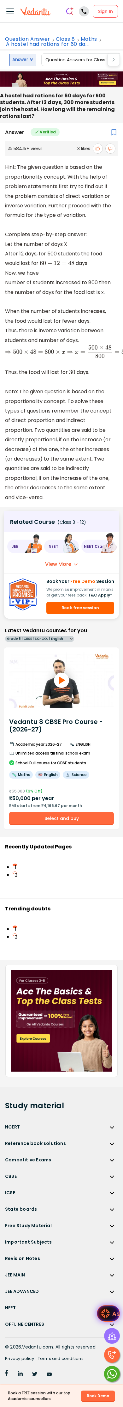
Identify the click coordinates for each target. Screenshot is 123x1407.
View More (58, 564)
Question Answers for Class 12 (77, 60)
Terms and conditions (61, 1358)
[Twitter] (34, 1374)
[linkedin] (20, 1374)
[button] (24, 546)
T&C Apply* (100, 595)
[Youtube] (49, 1374)
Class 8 (65, 39)
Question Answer (27, 39)
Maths (89, 39)
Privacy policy (19, 1358)
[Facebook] (6, 1374)
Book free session (80, 608)
